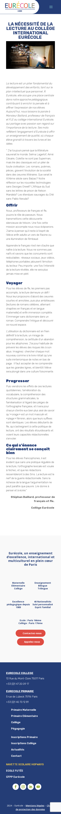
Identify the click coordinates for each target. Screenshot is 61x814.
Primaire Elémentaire (24, 716)
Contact (16, 755)
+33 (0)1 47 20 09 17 (17, 683)
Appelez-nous (32, 641)
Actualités (17, 749)
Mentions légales (35, 805)
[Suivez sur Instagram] (23, 787)
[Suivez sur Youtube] (38, 787)
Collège (15, 722)
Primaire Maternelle (23, 709)
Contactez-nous (32, 633)
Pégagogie (18, 728)
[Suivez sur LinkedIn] (31, 787)
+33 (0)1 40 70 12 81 (17, 701)
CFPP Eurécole (15, 776)
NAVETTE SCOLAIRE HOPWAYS (25, 764)
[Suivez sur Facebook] (16, 787)
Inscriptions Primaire (24, 737)
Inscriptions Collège (23, 743)
